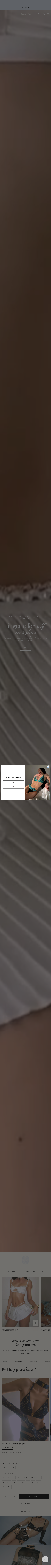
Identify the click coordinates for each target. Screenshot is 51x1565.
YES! (13, 782)
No (13, 787)
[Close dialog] (48, 767)
